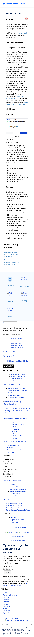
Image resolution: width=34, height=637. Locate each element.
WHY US (6, 499)
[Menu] (30, 4)
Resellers (10, 452)
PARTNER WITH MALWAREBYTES (15, 442)
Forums (13, 517)
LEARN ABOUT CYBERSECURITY (15, 418)
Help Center (15, 522)
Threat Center (24, 286)
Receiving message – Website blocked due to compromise (12, 254)
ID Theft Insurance (14, 395)
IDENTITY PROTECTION (11, 384)
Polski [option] (5, 608)
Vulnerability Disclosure (18, 489)
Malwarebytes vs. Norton (13, 508)
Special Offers (14, 496)
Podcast (10, 302)
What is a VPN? (16, 436)
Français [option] (6, 602)
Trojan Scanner (16, 341)
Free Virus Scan (16, 345)
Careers (12, 484)
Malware (14, 431)
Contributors (10, 285)
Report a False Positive (18, 491)
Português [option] (6, 611)
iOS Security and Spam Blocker (17, 361)
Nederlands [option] (7, 606)
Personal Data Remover (16, 397)
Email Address (8, 566)
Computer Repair (13, 445)
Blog (13, 422)
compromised (22, 33)
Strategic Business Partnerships (18, 450)
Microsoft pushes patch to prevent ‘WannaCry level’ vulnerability (12, 262)
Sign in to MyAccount (18, 520)
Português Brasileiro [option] (10, 595)
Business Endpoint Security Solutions (17, 408)
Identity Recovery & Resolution (18, 393)
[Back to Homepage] (14, 4)
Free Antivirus (16, 343)
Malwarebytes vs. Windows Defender (17, 510)
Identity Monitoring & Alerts (16, 388)
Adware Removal (16, 379)
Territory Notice (15, 493)
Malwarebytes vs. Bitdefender (15, 503)
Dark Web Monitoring (18, 376)
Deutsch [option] (6, 597)
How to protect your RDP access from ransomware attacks (17, 105)
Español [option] (6, 599)
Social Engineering (17, 424)
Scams (10, 316)
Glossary (24, 301)
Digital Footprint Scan (18, 374)
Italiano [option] (5, 604)
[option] (10, 593)
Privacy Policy (16, 585)
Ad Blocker (14, 381)
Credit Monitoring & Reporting (17, 390)
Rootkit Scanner (16, 338)
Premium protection (17, 347)
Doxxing (14, 438)
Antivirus (14, 433)
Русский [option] (6, 613)
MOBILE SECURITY (10, 351)
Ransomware (15, 429)
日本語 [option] (5, 593)
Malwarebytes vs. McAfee (14, 505)
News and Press (15, 487)
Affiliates (10, 448)
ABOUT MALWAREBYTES (12, 481)
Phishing (14, 427)
